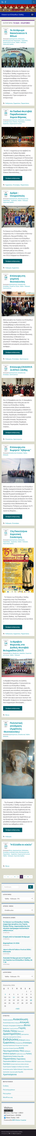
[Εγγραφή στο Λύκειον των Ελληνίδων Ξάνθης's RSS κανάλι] (2, 1)
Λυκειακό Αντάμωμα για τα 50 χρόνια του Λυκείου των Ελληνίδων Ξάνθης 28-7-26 (18, 960)
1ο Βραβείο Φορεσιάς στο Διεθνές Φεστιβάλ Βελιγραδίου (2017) (16, 646)
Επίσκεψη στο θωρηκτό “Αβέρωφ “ (20, 448)
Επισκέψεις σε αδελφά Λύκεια (10, 852)
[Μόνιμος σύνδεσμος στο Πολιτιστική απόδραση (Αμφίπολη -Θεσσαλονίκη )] (18, 769)
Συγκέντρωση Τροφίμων (10, 1066)
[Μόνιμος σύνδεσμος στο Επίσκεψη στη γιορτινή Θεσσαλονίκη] (18, 304)
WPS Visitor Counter (19, 1120)
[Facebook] (5, 1)
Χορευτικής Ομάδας (8, 44)
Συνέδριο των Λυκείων (23, 1066)
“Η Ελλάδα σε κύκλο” (21, 844)
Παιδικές (15, 122)
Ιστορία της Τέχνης (14, 286)
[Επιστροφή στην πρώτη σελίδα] (18, 8)
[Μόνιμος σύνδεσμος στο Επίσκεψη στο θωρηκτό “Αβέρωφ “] (18, 470)
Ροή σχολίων (7, 1093)
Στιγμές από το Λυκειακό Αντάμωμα (16, 937)
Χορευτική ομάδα (14, 1072)
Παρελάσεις (21, 1059)
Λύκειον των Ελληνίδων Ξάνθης (13, 15)
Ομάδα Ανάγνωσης (21, 1053)
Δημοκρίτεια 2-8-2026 (11, 943)
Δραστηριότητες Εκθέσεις (15, 1037)
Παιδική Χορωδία (18, 1056)
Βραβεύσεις (16, 653)
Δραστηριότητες (13, 39)
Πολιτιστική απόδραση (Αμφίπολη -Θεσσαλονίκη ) (12, 727)
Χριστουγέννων (7, 288)
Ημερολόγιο (6, 1048)
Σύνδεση (5, 1086)
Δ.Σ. (23, 1031)
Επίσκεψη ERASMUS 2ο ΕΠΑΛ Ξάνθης (21, 368)
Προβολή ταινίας (20, 1061)
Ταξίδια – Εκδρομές (21, 42)
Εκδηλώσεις (21, 39)
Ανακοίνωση (20, 1019)
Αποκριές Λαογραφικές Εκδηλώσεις (13, 1025)
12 (14, 997)
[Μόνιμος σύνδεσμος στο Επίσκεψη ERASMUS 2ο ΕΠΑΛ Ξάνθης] (18, 387)
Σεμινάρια (6, 1064)
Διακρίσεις (22, 653)
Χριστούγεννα (24, 359)
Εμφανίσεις (17, 103)
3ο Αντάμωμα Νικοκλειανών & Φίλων (18, 33)
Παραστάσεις (25, 103)
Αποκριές (24, 1022)
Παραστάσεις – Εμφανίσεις (21, 40)
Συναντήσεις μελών (8, 1069)
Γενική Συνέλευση (14, 1028)
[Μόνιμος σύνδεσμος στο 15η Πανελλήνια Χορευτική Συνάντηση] (18, 570)
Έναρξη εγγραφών (8, 1020)
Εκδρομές (8, 268)
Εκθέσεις (28, 1040)
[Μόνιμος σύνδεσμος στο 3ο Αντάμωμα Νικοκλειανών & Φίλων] (18, 57)
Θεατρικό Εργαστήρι (14, 1048)
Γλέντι (19, 1031)
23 (31, 1000)
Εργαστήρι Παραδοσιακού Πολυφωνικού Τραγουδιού (15, 1045)
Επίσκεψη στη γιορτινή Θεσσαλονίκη (17, 278)
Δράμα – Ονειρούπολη (17, 194)
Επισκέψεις (16, 185)
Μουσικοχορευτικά (8, 40)
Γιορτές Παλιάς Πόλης (14, 1029)
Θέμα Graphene (17, 1133)
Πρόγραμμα (28, 1061)
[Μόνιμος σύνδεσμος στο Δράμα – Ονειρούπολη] (18, 216)
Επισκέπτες (9, 439)
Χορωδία (20, 1072)
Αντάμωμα (16, 1022)
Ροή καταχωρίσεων (9, 1089)
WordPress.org (7, 1097)
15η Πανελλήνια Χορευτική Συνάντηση (18, 534)
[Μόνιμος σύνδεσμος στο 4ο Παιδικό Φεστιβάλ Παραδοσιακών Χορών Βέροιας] (18, 137)
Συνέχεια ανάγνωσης (13, 178)
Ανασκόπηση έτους (8, 1022)
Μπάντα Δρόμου (9, 1053)
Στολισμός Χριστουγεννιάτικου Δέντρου (19, 1064)
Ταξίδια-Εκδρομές (18, 1069)
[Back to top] (31, 1131)
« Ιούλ (17, 1009)
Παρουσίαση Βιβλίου (9, 1061)
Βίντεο (10, 653)
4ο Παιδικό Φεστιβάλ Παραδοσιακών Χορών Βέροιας (21, 114)
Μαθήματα (27, 1051)
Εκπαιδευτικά (21, 284)
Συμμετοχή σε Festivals (9, 42)
